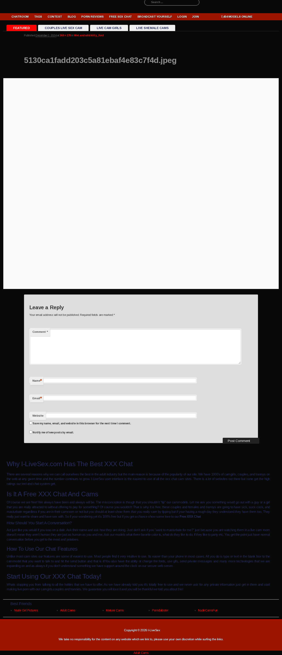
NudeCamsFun (208, 610)
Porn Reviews (92, 16)
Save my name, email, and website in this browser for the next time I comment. (82, 423)
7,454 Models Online (235, 16)
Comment (40, 331)
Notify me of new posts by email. (53, 432)
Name (37, 380)
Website (38, 415)
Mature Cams (115, 610)
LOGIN (182, 16)
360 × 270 (65, 35)
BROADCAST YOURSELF (154, 16)
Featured (21, 28)
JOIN (195, 16)
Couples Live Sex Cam (63, 28)
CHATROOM (20, 16)
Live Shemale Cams (152, 28)
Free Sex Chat (120, 16)
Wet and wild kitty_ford (89, 35)
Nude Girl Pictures (26, 610)
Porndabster (160, 610)
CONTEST (55, 16)
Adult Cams (67, 610)
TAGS (38, 16)
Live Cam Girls (109, 28)
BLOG (72, 16)
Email (37, 398)
